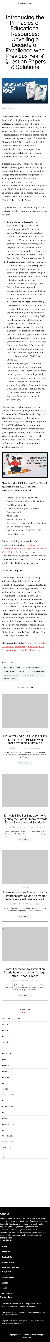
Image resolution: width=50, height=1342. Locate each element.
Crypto (5, 1048)
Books (5, 1030)
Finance (5, 1071)
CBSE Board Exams (32, 667)
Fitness (5, 1077)
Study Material (11, 679)
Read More (23, 763)
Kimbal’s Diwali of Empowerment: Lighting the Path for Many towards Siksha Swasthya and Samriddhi (25, 819)
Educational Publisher (14, 671)
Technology (7, 1136)
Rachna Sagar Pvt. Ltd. (33, 675)
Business (6, 1036)
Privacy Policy (8, 1262)
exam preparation (36, 671)
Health (5, 1101)
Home (4, 1246)
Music (5, 1118)
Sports (5, 1130)
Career (5, 1042)
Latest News (7, 1106)
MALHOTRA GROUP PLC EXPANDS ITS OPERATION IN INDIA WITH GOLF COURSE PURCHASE (25, 740)
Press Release (8, 1124)
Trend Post (7, 1148)
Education (25, 11)
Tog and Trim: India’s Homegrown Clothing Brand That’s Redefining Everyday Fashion (23, 1322)
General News (8, 1095)
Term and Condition (10, 1268)
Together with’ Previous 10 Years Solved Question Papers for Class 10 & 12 (24, 548)
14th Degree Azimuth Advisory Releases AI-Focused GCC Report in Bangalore (24, 1313)
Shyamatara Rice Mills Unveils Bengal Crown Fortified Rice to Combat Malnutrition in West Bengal (22, 1305)
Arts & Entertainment (12, 1018)
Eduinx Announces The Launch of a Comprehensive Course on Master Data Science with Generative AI (25, 896)
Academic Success (12, 667)
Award (5, 1024)
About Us (6, 1252)
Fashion (5, 1065)
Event (4, 1059)
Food (4, 1083)
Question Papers (11, 675)
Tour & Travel (8, 1142)
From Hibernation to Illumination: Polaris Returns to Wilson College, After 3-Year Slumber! (25, 972)
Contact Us (7, 1257)
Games (5, 1089)
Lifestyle (6, 1112)
